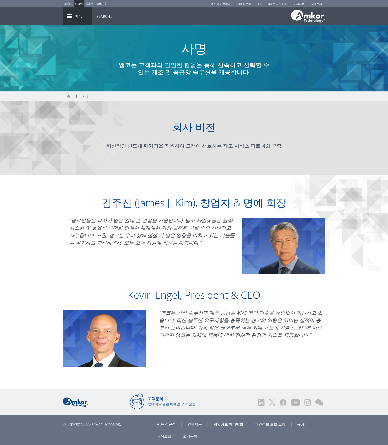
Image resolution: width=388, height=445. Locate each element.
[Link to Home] (75, 401)
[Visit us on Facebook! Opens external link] (283, 402)
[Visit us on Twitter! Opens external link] (272, 402)
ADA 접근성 (166, 424)
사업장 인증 (244, 4)
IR (259, 4)
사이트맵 (164, 436)
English (68, 4)
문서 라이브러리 (221, 4)
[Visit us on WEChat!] (319, 402)
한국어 (79, 4)
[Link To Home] (308, 16)
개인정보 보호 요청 (270, 424)
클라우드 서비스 (277, 4)
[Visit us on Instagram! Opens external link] (307, 402)
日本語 (90, 4)
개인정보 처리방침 (228, 424)
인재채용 (299, 4)
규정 (300, 424)
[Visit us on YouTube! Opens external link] (295, 402)
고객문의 (316, 4)
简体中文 (101, 4)
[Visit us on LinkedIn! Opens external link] (261, 402)
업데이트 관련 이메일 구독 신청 (171, 401)
